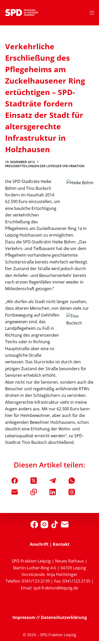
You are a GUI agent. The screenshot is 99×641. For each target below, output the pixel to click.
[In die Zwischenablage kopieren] (33, 492)
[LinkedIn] (52, 492)
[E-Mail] (14, 492)
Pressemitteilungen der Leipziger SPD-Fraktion (44, 166)
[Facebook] (14, 480)
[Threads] (71, 492)
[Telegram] (52, 480)
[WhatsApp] (71, 480)
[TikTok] (54, 524)
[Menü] (92, 12)
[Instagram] (44, 524)
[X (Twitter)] (33, 480)
